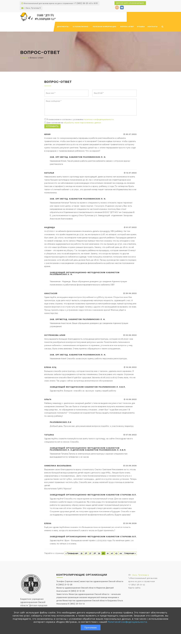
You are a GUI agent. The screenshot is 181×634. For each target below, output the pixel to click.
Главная (24, 58)
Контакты (152, 27)
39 (99, 553)
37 (90, 553)
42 (112, 553)
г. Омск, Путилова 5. (139, 575)
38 (94, 553)
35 (81, 553)
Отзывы (141, 27)
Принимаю (90, 627)
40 (103, 553)
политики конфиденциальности (99, 119)
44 (121, 553)
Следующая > (130, 553)
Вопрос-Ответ (127, 27)
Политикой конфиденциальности (127, 621)
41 (108, 553)
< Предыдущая (72, 553)
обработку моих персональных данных (82, 123)
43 (116, 553)
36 (86, 553)
